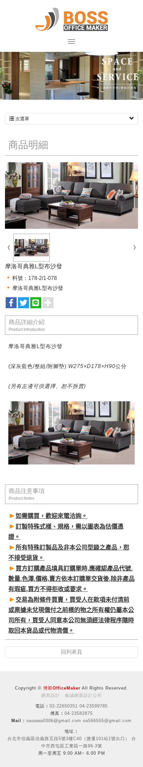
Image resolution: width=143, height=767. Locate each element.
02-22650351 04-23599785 (79, 705)
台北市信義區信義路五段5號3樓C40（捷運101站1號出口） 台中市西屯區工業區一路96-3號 (71, 742)
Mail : (18, 720)
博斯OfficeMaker (71, 19)
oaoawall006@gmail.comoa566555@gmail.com (79, 720)
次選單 (21, 118)
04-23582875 (79, 713)
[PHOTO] (71, 195)
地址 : (71, 731)
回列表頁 (71, 652)
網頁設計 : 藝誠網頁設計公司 (71, 695)
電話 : (41, 705)
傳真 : (56, 713)
